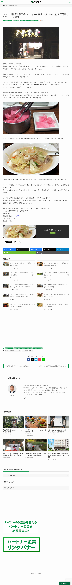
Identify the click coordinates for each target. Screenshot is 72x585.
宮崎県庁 (12, 350)
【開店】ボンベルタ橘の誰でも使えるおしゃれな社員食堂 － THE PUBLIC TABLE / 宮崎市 (22, 275)
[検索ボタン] (70, 2)
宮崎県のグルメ (8, 20)
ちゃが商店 (25, 350)
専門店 (30, 350)
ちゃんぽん (18, 350)
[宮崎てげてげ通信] (36, 2)
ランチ (6, 350)
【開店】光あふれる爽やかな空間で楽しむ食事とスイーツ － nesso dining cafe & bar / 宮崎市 (56, 275)
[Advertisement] (36, 329)
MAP (17, 216)
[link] (25, 398)
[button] (28, 359)
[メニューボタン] (2, 2)
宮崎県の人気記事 (35, 20)
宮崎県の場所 (16, 20)
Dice (12, 395)
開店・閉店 (27, 20)
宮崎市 (21, 20)
